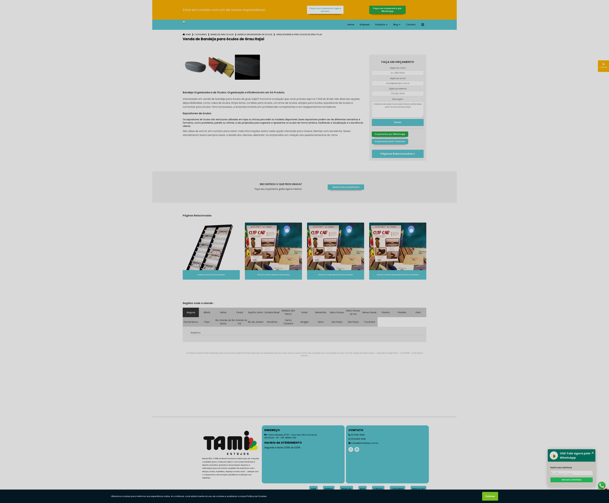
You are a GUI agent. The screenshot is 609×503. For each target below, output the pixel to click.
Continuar (490, 496)
